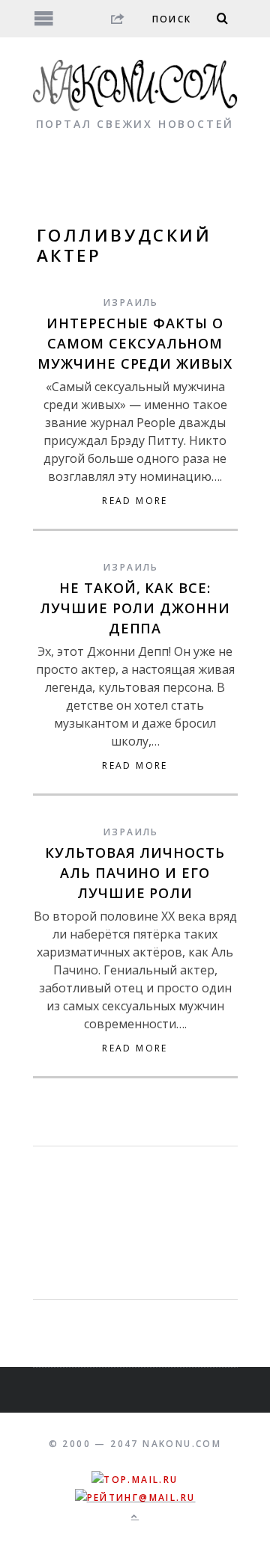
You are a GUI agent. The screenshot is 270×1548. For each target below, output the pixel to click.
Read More (135, 501)
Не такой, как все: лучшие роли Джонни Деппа (135, 608)
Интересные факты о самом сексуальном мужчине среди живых (135, 343)
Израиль (131, 302)
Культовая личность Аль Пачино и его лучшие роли (134, 873)
